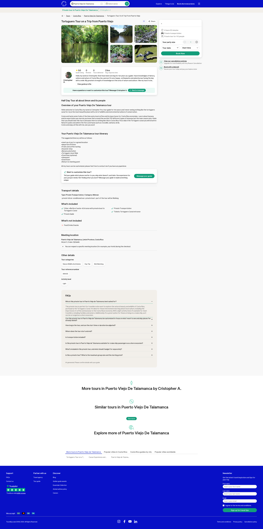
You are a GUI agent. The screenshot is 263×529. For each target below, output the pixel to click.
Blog (54, 477)
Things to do (169, 4)
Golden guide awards (60, 481)
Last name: (226, 491)
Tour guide (36, 481)
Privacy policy (237, 522)
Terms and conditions (224, 522)
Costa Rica (77, 16)
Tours (68, 16)
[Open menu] (199, 3)
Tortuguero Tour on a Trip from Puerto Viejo (76, 457)
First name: (226, 484)
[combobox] (190, 48)
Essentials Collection (60, 485)
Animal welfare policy (60, 489)
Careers (55, 493)
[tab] (83, 452)
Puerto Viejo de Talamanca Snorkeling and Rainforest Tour (120, 457)
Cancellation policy (250, 522)
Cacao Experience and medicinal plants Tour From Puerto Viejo (98, 457)
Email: (224, 498)
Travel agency (38, 477)
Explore (159, 4)
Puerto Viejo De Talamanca (94, 16)
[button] (84, 44)
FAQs (8, 477)
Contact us (10, 481)
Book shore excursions (185, 4)
